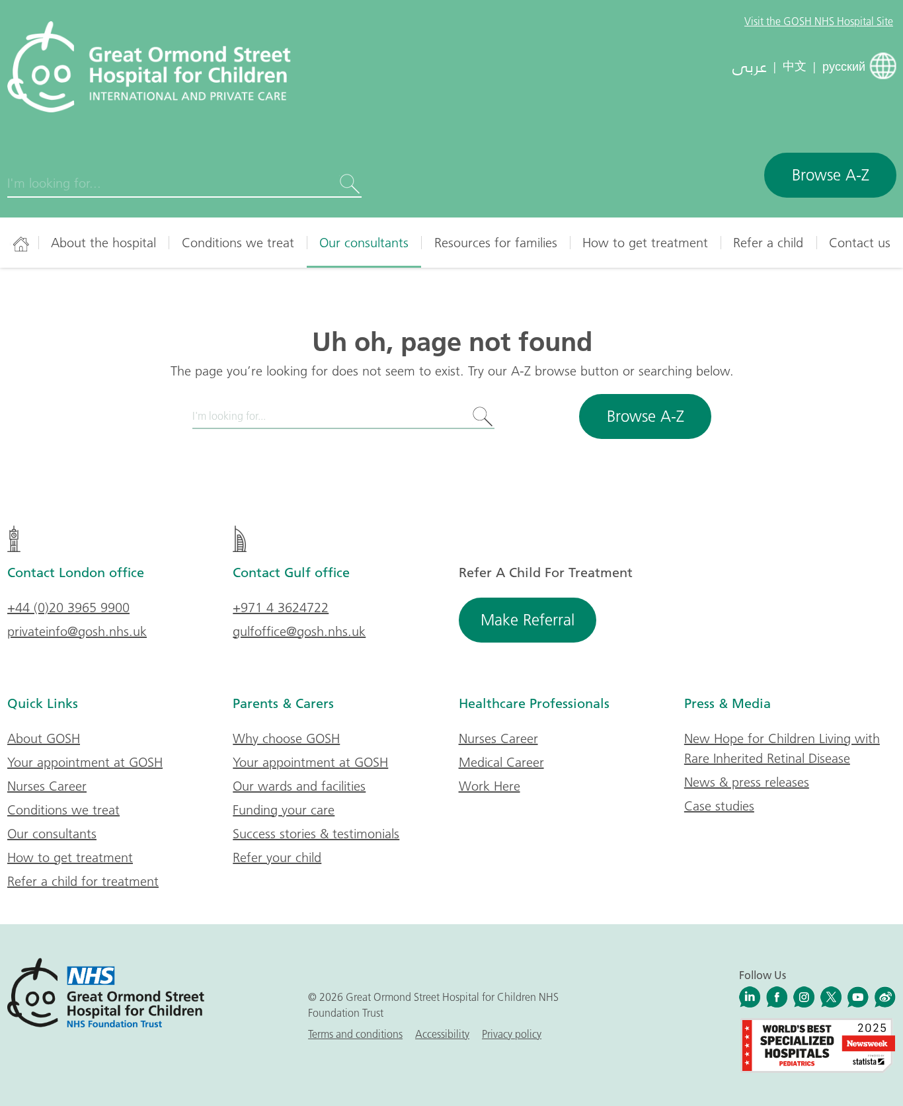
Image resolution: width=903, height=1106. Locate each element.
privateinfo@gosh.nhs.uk (77, 631)
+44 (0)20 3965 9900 (68, 607)
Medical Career (501, 762)
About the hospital (103, 243)
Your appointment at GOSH (85, 762)
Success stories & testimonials (316, 834)
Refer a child (768, 243)
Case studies (719, 806)
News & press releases (746, 782)
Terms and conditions (355, 1034)
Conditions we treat (238, 243)
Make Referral (527, 619)
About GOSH (43, 738)
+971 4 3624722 (281, 607)
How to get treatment (645, 243)
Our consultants (364, 243)
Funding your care (283, 810)
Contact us (859, 243)
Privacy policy (511, 1034)
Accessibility (442, 1034)
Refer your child (277, 857)
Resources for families (495, 243)
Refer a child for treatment (83, 881)
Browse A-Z (830, 174)
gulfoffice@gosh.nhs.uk (299, 631)
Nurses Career (47, 786)
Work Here (489, 786)
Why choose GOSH (286, 738)
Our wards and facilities (299, 786)
